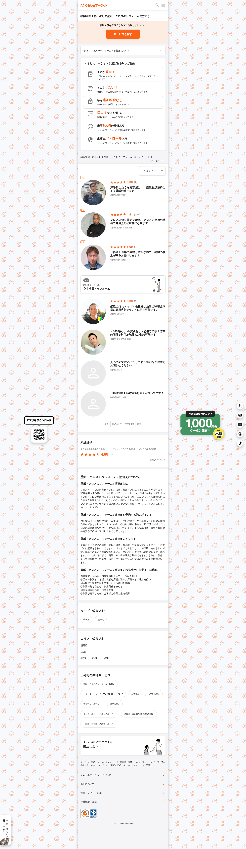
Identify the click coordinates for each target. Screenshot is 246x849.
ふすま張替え (154, 693)
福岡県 (84, 645)
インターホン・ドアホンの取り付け (99, 713)
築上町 (95, 657)
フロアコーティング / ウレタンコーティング (103, 693)
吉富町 (106, 657)
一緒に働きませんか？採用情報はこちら (6, 827)
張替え (86, 619)
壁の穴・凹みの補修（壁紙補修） (139, 713)
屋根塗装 (135, 693)
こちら (138, 129)
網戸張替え (115, 703)
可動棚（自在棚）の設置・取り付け (99, 723)
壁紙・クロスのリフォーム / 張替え (99, 683)
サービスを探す (123, 34)
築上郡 (84, 651)
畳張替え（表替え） (92, 703)
